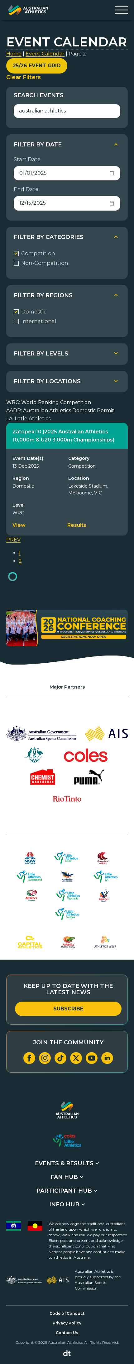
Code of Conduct (67, 1313)
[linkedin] (107, 1058)
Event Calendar (45, 54)
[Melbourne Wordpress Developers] (67, 1353)
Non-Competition (44, 263)
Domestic (33, 312)
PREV (13, 540)
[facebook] (29, 1058)
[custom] (60, 1058)
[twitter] (76, 1058)
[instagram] (45, 1058)
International (38, 321)
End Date (26, 189)
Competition (38, 253)
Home (14, 54)
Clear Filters (23, 77)
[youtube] (92, 1058)
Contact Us (67, 1332)
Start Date (27, 159)
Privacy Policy (67, 1323)
